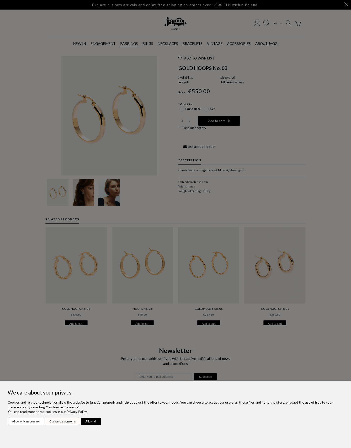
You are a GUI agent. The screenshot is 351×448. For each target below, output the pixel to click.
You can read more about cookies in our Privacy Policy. (47, 412)
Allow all (90, 421)
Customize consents (62, 421)
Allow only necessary (26, 421)
